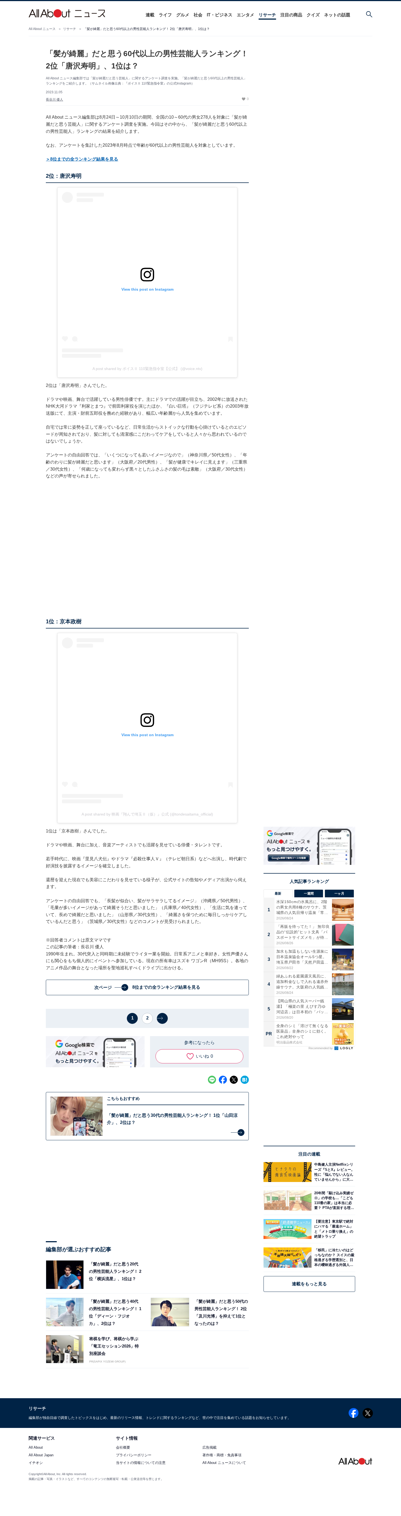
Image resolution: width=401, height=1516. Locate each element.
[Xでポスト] (234, 1080)
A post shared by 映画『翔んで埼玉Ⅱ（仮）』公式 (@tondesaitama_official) (147, 814)
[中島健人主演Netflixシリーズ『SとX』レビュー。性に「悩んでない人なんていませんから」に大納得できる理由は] (333, 1172)
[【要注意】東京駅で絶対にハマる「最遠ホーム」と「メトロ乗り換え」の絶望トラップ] (333, 1229)
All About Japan (41, 1455)
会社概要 (123, 1447)
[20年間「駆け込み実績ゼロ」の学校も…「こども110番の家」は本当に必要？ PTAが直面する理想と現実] (333, 1200)
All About (36, 1447)
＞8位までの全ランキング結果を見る (82, 159)
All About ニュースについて (224, 1463)
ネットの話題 (337, 15)
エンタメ (245, 15)
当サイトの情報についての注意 (141, 1463)
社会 (198, 15)
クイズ (313, 15)
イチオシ (36, 1463)
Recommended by (321, 1048)
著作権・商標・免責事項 (221, 1455)
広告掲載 (209, 1447)
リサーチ (267, 15)
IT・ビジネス (219, 15)
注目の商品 (291, 15)
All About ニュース (42, 29)
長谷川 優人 (54, 99)
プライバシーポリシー (133, 1455)
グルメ (182, 15)
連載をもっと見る (309, 1284)
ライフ (165, 15)
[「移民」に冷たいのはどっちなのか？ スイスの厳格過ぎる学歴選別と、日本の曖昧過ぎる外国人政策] (333, 1257)
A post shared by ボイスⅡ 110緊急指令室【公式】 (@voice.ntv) (147, 368)
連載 (150, 15)
